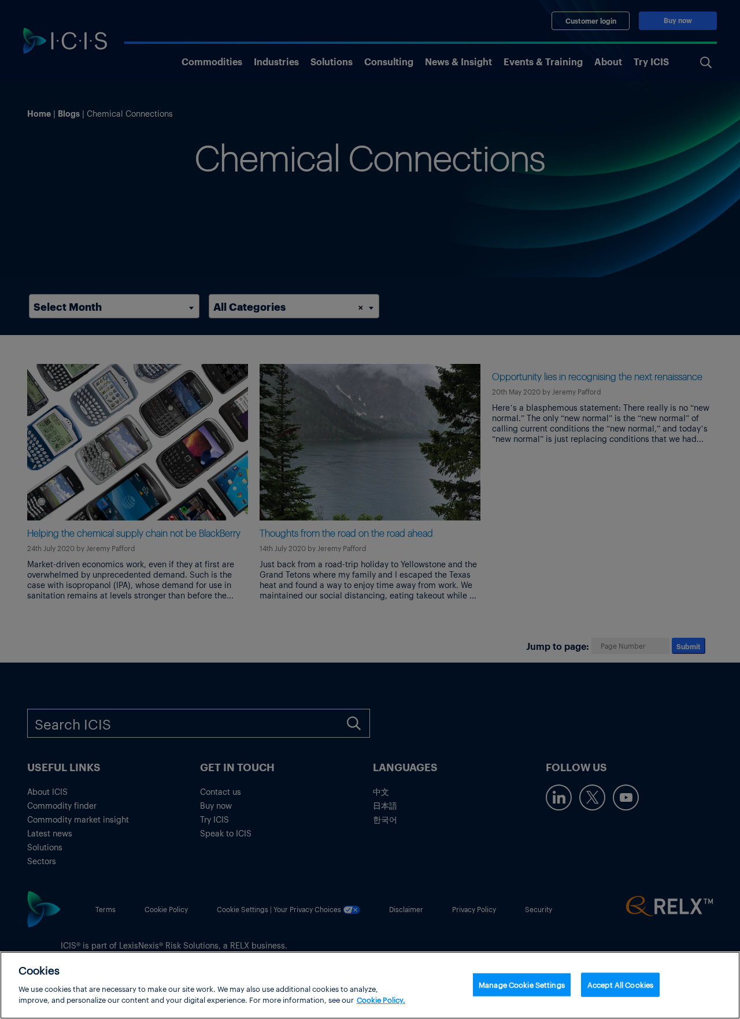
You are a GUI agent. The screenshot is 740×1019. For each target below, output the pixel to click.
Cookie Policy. (381, 1000)
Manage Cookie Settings (522, 984)
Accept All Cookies (620, 984)
